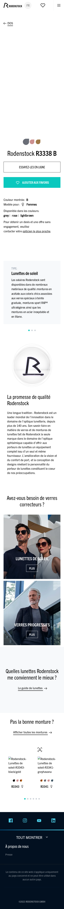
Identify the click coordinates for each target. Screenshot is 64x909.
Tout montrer (29, 837)
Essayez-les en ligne (32, 167)
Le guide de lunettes (30, 688)
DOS (10, 23)
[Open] (42, 6)
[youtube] (39, 821)
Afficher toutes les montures (30, 732)
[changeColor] (26, 142)
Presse (8, 854)
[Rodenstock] (13, 9)
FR (28, 5)
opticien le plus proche (36, 231)
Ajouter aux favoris (35, 182)
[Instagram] (25, 821)
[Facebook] (11, 821)
